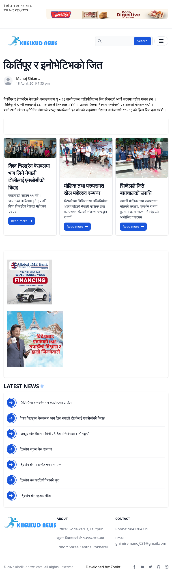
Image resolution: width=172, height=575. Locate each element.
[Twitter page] (150, 567)
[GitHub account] (158, 567)
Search (142, 41)
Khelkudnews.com (29, 567)
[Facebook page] (134, 567)
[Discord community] (142, 567)
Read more (19, 221)
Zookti (116, 566)
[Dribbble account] (166, 567)
